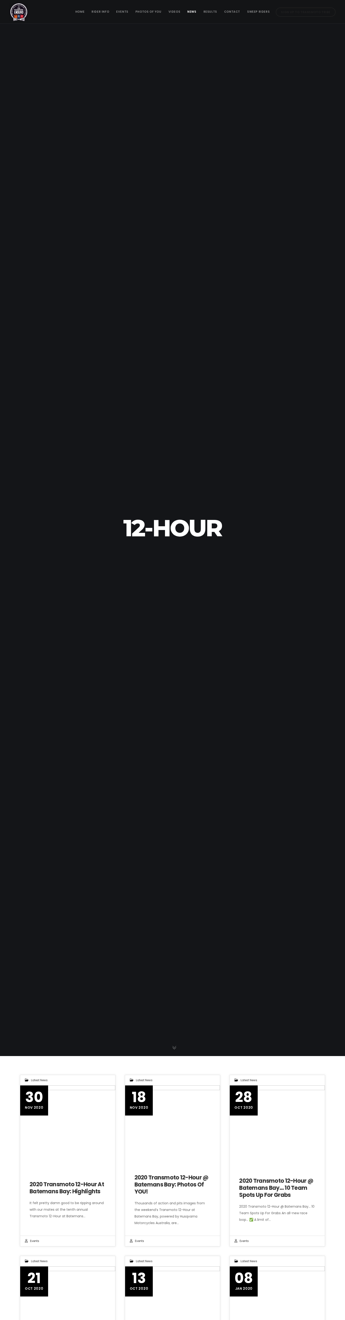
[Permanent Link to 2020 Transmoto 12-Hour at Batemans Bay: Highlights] (67, 1125)
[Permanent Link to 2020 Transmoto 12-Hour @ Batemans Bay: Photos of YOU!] (172, 1125)
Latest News (39, 1080)
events (34, 1241)
